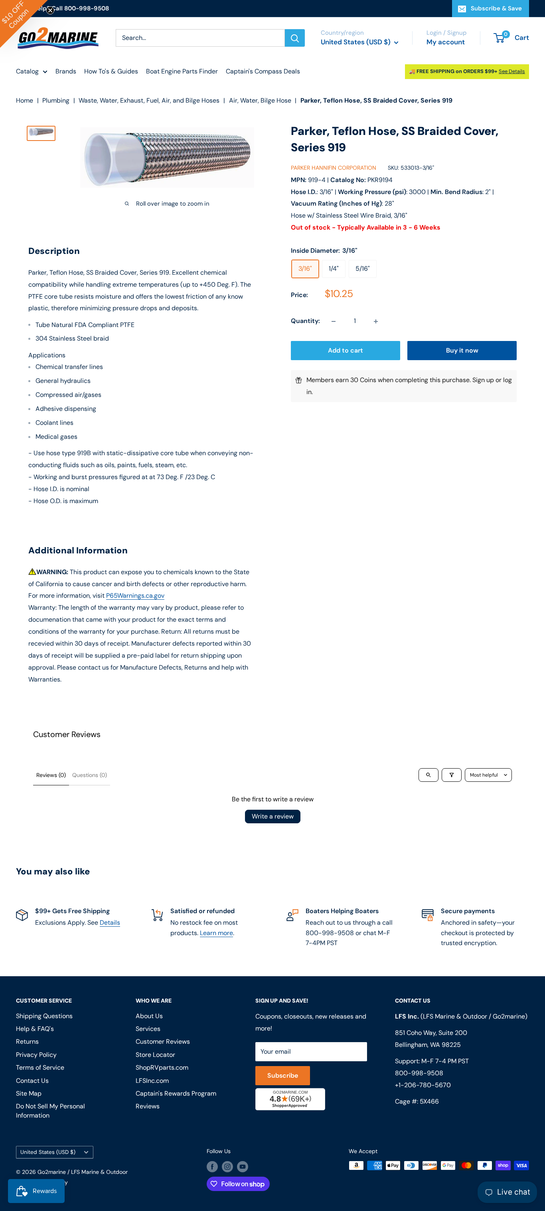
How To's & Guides (111, 71)
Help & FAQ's (35, 1029)
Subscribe (282, 1075)
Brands (65, 71)
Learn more (216, 933)
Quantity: (305, 321)
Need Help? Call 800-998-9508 (62, 8)
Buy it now (462, 351)
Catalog (27, 71)
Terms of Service (40, 1067)
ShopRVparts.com (162, 1067)
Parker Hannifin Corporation (333, 168)
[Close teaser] (50, 10)
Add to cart (345, 351)
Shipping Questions (44, 1016)
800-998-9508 (419, 1073)
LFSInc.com (152, 1080)
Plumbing (55, 100)
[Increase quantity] (375, 321)
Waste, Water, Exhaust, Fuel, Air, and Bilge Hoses (149, 100)
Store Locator (155, 1054)
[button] (24, 24)
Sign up (483, 380)
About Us (149, 1016)
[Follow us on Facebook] (212, 1166)
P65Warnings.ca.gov (135, 595)
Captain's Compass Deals (263, 71)
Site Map (28, 1093)
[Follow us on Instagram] (227, 1166)
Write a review (273, 816)
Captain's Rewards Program (176, 1093)
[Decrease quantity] (333, 321)
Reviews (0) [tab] (51, 775)
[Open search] (428, 775)
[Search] (295, 38)
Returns (27, 1041)
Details (110, 922)
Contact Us (32, 1080)
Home (24, 100)
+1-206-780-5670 (423, 1085)
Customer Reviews (163, 1041)
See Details (512, 71)
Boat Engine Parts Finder (182, 71)
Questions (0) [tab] (89, 775)
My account (446, 42)
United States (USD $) (47, 1152)
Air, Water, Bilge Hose (260, 100)
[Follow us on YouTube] (242, 1166)
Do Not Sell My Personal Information (50, 1110)
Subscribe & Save (496, 8)
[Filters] (452, 775)
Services (148, 1029)
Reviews (148, 1106)
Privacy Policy (36, 1054)
